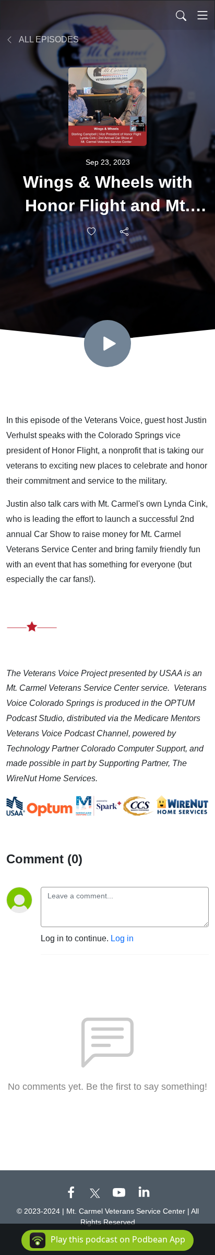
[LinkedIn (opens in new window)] (144, 1192)
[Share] (125, 231)
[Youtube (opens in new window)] (119, 1192)
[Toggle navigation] (202, 15)
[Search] (181, 15)
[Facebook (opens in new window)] (71, 1192)
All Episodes (48, 39)
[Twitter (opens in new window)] (95, 1192)
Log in (122, 938)
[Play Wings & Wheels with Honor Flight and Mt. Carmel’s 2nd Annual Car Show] (107, 343)
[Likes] (92, 231)
